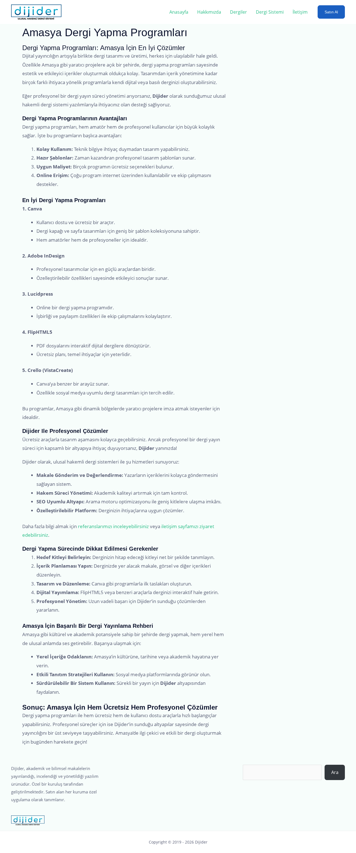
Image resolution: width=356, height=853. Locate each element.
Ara (334, 772)
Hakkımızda (209, 12)
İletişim (300, 12)
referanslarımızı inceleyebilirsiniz (113, 526)
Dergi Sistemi (270, 12)
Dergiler (238, 12)
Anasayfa (178, 12)
